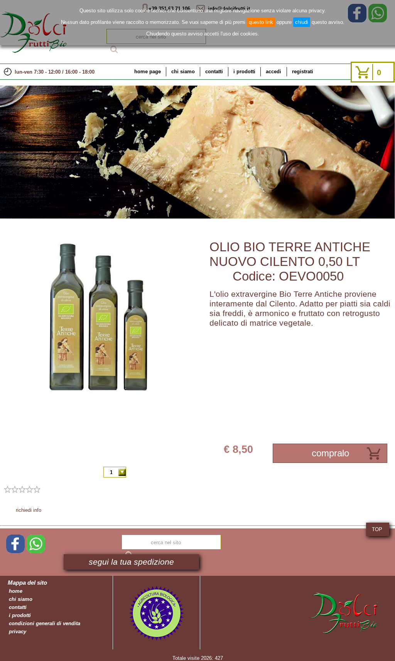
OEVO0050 (311, 276)
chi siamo (183, 71)
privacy (17, 631)
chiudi (301, 22)
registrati (302, 71)
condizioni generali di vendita (44, 623)
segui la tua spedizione (131, 562)
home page (147, 71)
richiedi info (28, 510)
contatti (214, 71)
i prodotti (244, 71)
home (15, 591)
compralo (330, 453)
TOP (377, 529)
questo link (261, 22)
